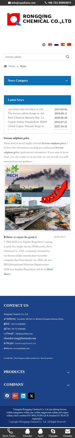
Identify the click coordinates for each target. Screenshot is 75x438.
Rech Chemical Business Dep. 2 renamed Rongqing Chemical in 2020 (37, 116)
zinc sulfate (35, 412)
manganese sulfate (21, 412)
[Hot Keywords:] (67, 57)
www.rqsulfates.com (21, 348)
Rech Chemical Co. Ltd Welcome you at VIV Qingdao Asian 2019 (37, 129)
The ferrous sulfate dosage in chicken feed (31, 112)
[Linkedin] (23, 396)
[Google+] (15, 396)
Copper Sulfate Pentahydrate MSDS (27, 120)
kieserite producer (46, 358)
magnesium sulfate (49, 412)
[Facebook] (7, 396)
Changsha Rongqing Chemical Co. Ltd (30, 409)
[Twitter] (31, 396)
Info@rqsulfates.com (24, 334)
